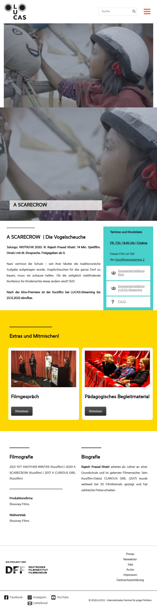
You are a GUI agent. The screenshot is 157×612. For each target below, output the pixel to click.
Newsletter (130, 559)
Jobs (130, 564)
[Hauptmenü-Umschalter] (147, 11)
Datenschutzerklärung (130, 580)
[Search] (134, 12)
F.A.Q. (122, 301)
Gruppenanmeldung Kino (131, 273)
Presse (130, 554)
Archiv (130, 570)
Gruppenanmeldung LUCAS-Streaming (131, 288)
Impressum (130, 575)
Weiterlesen (22, 411)
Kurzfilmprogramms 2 (129, 259)
